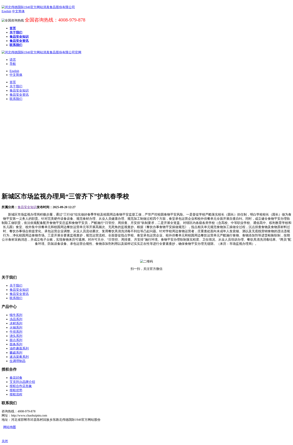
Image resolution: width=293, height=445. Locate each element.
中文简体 (16, 74)
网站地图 (9, 427)
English (14, 71)
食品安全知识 (27, 207)
